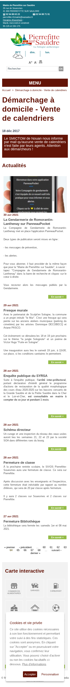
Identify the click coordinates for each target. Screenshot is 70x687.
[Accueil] (35, 47)
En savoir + (57, 297)
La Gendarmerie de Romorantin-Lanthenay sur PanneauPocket (28, 221)
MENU (35, 83)
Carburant (56, 591)
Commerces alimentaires (14, 592)
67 (32, 550)
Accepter (30, 674)
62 (58, 547)
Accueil (6, 90)
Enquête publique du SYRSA (25, 376)
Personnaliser (50, 674)
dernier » (35, 552)
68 (39, 550)
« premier (9, 547)
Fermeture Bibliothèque (22, 521)
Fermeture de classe (19, 462)
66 (25, 550)
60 (44, 547)
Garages (35, 590)
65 (18, 550)
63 (65, 547)
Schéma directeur (17, 430)
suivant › (56, 550)
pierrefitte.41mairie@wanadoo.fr (18, 17)
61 (51, 547)
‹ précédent (25, 547)
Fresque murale (16, 310)
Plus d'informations (34, 664)
